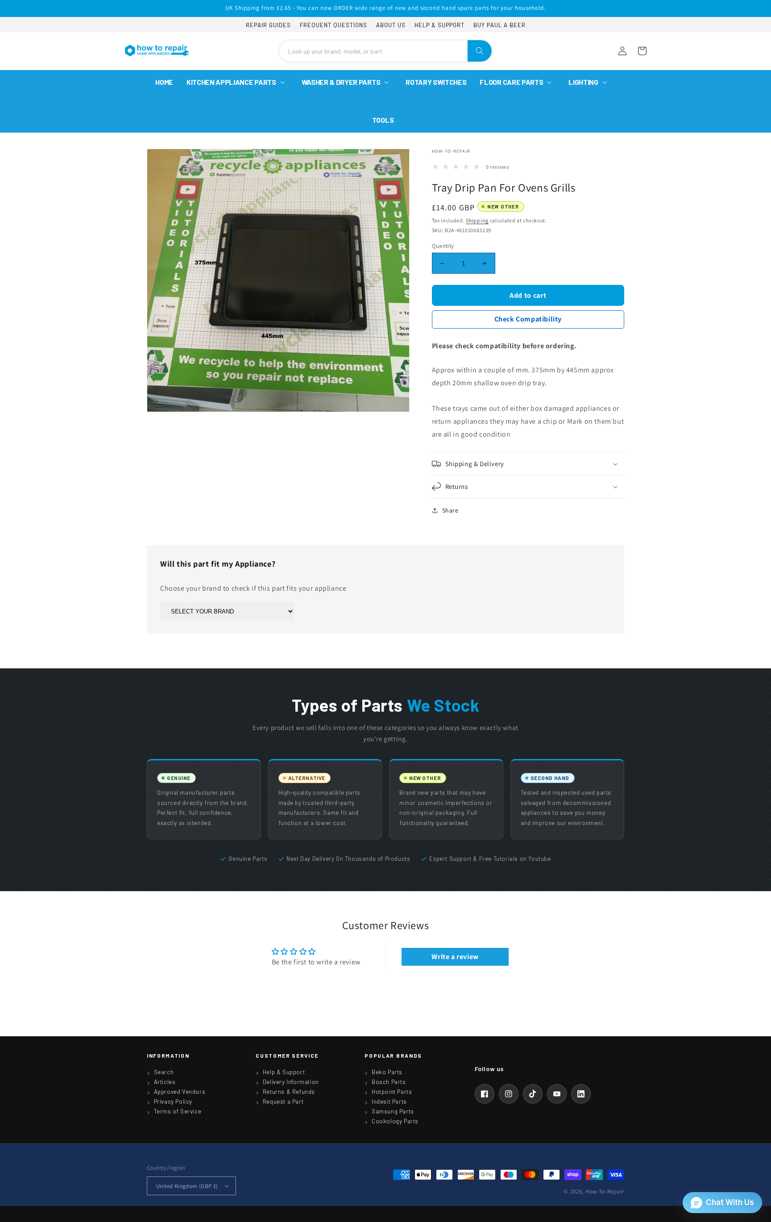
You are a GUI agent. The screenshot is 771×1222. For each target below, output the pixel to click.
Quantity (443, 246)
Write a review (454, 956)
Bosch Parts (389, 1081)
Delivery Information (291, 1081)
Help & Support (439, 25)
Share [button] (450, 510)
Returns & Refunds (289, 1091)
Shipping (477, 220)
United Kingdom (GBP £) (187, 1186)
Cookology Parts (395, 1121)
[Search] (480, 51)
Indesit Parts (389, 1101)
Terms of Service (178, 1111)
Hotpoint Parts (392, 1091)
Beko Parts (387, 1072)
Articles (165, 1081)
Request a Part (283, 1101)
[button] (237, 82)
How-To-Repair (604, 1191)
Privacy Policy (173, 1101)
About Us (391, 25)
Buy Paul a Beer (499, 25)
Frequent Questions (333, 25)
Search (164, 1072)
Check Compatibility (528, 319)
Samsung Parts (393, 1111)
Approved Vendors (180, 1091)
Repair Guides (268, 25)
